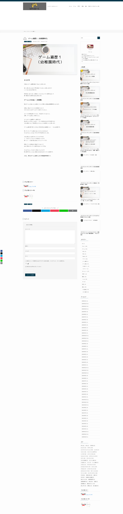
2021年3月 (85, 423)
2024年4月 (85, 324)
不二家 (83, 475)
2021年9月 (85, 407)
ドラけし (83, 464)
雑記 (84, 286)
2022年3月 (85, 391)
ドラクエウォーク (91, 464)
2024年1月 (85, 333)
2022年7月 (85, 380)
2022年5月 (85, 386)
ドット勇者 (95, 462)
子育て (84, 274)
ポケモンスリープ (85, 470)
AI (83, 243)
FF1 (82, 445)
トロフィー (85, 268)
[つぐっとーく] (34, 6)
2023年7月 (85, 348)
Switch (85, 256)
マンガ (85, 279)
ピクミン (94, 466)
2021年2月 (85, 426)
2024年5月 (85, 322)
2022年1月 (85, 396)
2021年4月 (85, 420)
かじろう (83, 447)
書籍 (84, 276)
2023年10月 (85, 341)
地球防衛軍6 (84, 481)
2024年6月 (85, 319)
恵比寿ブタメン (91, 483)
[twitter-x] (96, 0)
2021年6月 (85, 415)
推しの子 (83, 485)
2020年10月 (85, 436)
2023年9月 (85, 343)
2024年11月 (85, 306)
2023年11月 (85, 338)
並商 (95, 475)
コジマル (96, 449)
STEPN (92, 445)
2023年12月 (85, 335)
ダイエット (85, 271)
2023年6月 (85, 351)
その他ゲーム (86, 266)
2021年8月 (85, 410)
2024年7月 (85, 316)
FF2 (87, 445)
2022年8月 (85, 378)
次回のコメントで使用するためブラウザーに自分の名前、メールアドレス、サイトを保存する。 (45, 260)
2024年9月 (85, 311)
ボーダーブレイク (92, 468)
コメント (27, 229)
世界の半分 (89, 475)
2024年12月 (85, 303)
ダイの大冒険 (84, 460)
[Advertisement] (61, 21)
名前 (26, 246)
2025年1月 (85, 301)
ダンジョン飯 (92, 460)
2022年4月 (85, 388)
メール (27, 251)
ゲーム (25, 41)
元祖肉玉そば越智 (90, 477)
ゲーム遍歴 (29, 41)
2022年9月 (85, 375)
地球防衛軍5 (91, 479)
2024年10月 (85, 308)
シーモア (83, 454)
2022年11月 (85, 370)
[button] (27, 211)
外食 (91, 481)
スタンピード (84, 456)
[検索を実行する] (98, 38)
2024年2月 (85, 330)
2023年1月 (85, 364)
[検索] (99, 0)
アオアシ (90, 447)
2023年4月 (85, 356)
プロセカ (83, 468)
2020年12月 (85, 431)
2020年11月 (85, 434)
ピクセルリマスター (85, 466)
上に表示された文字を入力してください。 (33, 266)
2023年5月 (85, 354)
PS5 (84, 254)
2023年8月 (85, 346)
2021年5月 (85, 418)
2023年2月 (85, 362)
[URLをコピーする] (72, 211)
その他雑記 (86, 289)
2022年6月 (85, 383)
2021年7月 (85, 412)
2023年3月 (85, 359)
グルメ (84, 246)
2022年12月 (85, 367)
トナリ (89, 462)
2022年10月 (85, 372)
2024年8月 (85, 314)
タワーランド (90, 458)
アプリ (85, 258)
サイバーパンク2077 (92, 451)
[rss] (97, 0)
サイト (26, 256)
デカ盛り (83, 462)
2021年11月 (85, 402)
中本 (82, 477)
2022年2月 (85, 394)
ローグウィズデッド (92, 473)
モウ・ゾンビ (94, 470)
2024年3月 (85, 327)
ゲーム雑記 (86, 263)
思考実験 (83, 483)
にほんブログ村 (32, 186)
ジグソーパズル (91, 454)
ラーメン (83, 473)
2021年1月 (85, 428)
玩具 (84, 284)
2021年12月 (85, 399)
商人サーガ (84, 479)
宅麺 (96, 481)
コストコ (83, 451)
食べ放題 (95, 485)
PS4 (84, 251)
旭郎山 (90, 485)
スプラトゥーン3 (93, 456)
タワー (83, 458)
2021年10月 (85, 404)
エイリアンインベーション (87, 449)
